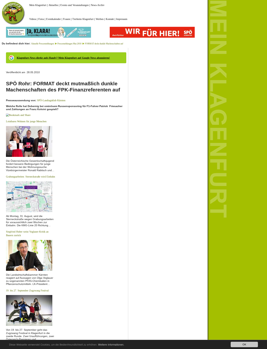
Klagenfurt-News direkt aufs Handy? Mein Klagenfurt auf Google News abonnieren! (63, 58)
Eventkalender (53, 19)
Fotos (41, 19)
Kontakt (110, 19)
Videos (32, 19)
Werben (100, 19)
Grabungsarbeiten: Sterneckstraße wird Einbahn (30, 176)
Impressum (121, 19)
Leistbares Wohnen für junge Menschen (26, 121)
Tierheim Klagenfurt (83, 19)
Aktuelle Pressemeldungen (42, 43)
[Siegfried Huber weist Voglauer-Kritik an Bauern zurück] (29, 255)
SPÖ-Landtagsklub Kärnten (51, 100)
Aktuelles (53, 5)
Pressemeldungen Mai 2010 (69, 43)
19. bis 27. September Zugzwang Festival (27, 290)
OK (244, 344)
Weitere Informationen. (111, 344)
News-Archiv (97, 5)
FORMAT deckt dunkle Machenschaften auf (104, 43)
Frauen (66, 19)
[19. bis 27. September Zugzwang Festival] (29, 310)
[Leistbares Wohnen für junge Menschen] (29, 141)
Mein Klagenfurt (37, 5)
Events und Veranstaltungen (74, 5)
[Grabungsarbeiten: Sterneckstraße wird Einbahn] (29, 196)
